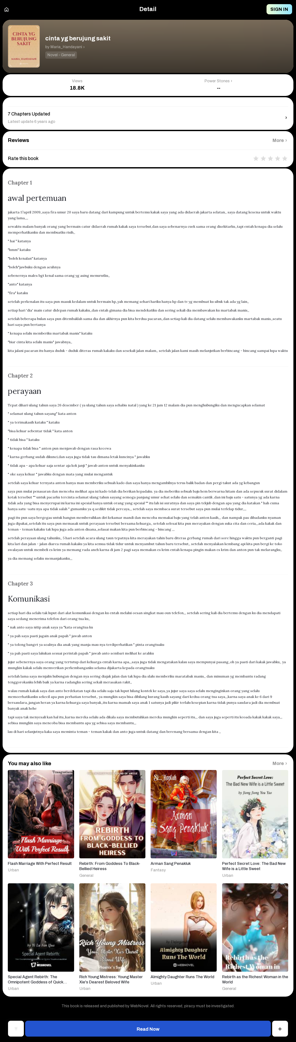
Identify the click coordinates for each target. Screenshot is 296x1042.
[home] (6, 9)
